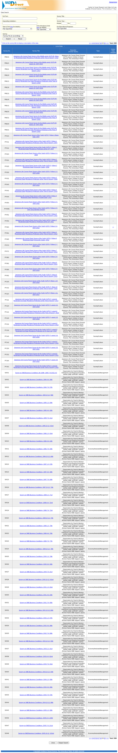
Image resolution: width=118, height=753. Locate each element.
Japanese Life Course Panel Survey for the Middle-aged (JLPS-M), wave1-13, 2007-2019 (36, 87)
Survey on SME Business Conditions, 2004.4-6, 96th (36, 687)
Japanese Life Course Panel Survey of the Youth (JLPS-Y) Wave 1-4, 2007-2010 (36, 184)
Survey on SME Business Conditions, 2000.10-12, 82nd (36, 579)
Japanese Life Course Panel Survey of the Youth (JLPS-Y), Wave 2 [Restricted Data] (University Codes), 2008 (36, 166)
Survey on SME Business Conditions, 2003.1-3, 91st (36, 649)
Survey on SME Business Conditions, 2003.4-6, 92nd (36, 656)
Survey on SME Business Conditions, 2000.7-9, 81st (36, 572)
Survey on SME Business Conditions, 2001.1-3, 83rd (36, 587)
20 (105, 43)
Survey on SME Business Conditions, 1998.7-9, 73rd (36, 510)
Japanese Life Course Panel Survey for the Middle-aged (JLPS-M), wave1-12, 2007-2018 (36, 75)
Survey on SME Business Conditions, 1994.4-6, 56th (36, 379)
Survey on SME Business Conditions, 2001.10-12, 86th (36, 610)
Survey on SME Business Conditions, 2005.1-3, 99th (36, 710)
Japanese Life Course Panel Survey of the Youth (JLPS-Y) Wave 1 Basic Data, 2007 (36, 136)
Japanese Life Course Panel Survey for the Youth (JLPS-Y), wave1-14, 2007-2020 (36, 336)
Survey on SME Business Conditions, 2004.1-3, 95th (36, 679)
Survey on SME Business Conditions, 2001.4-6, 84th (36, 595)
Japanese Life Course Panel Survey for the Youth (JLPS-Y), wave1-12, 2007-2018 (36, 306)
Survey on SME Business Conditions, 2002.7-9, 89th (36, 633)
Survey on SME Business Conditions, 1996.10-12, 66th (36, 456)
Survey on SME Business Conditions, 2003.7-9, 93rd (36, 664)
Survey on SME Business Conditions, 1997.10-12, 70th (36, 487)
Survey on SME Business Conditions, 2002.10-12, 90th (36, 641)
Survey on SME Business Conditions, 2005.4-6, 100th (36, 718)
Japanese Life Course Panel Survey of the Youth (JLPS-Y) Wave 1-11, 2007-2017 (36, 293)
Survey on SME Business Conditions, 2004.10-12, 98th (36, 702)
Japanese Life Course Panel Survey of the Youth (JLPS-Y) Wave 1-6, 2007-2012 (36, 227)
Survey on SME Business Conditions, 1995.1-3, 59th (36, 403)
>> (108, 43)
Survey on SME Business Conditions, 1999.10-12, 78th (36, 549)
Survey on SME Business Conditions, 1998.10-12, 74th (36, 518)
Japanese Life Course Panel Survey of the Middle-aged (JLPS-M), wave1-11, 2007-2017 (36, 63)
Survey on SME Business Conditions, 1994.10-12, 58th (36, 395)
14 (93, 43)
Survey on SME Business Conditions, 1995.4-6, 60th (36, 410)
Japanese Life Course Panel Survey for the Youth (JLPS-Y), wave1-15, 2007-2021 (36, 348)
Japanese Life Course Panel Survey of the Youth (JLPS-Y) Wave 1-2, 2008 (36, 154)
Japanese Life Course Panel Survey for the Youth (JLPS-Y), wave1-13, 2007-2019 (36, 318)
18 (101, 43)
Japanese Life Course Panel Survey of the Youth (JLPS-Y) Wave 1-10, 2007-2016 (36, 281)
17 (99, 43)
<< (90, 43)
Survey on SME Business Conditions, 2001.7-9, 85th (36, 602)
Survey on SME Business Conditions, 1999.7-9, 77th (36, 541)
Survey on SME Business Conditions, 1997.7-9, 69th (36, 479)
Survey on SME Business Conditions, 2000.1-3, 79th (36, 556)
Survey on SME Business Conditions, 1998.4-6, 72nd (36, 503)
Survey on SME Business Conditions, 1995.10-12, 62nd (36, 426)
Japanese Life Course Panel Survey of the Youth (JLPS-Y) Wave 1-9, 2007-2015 (36, 269)
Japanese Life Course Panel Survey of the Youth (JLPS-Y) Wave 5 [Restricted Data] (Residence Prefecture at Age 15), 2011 (36, 221)
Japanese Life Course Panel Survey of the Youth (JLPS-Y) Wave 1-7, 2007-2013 (36, 245)
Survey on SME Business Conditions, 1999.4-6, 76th (36, 533)
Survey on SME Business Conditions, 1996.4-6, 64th (36, 441)
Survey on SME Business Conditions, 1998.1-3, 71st (36, 495)
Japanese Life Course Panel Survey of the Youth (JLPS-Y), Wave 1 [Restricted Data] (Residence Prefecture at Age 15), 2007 (36, 148)
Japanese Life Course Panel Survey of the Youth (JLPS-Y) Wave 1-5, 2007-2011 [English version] (36, 208)
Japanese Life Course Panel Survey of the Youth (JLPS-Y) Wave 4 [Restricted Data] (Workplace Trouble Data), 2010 (36, 196)
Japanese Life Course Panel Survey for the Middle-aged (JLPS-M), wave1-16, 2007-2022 (36, 124)
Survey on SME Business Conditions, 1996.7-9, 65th (36, 449)
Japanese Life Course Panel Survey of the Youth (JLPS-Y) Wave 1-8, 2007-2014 (36, 257)
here (11, 26)
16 (97, 43)
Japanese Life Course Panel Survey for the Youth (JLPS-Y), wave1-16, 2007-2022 (36, 360)
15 (95, 43)
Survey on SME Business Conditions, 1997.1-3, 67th (36, 464)
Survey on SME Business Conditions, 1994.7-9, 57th (36, 387)
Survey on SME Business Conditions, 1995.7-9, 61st (36, 418)
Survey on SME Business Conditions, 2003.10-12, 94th (36, 672)
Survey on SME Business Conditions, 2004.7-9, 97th (36, 695)
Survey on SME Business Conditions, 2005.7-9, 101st (36, 725)
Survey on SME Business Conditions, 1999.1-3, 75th (36, 526)
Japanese (113, 2)
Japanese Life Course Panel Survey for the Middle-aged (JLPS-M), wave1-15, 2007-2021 (36, 111)
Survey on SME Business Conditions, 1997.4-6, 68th (36, 472)
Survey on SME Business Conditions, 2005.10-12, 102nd (36, 733)
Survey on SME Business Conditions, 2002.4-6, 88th (36, 625)
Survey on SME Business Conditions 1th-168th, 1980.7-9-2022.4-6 (36, 373)
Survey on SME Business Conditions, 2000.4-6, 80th (36, 564)
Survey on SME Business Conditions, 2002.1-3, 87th (36, 618)
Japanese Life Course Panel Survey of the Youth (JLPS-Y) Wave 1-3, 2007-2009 (36, 172)
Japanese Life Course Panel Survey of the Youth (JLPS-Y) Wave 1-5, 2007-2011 (36, 202)
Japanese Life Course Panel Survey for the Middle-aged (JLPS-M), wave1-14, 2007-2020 (36, 99)
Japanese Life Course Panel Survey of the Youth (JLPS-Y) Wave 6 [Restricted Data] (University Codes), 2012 (36, 239)
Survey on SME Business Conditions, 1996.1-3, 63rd (36, 433)
